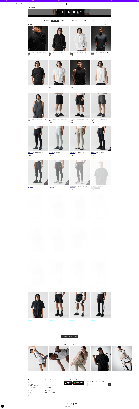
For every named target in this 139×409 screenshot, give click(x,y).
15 (73, 327)
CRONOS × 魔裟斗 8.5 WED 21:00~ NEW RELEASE (43, 0)
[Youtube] (76, 404)
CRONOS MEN (33, 7)
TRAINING (84, 20)
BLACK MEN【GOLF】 (74, 20)
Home (29, 7)
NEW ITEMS (55, 20)
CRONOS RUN (46, 20)
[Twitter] (71, 403)
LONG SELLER (63, 20)
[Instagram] (73, 404)
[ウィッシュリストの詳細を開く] (2, 406)
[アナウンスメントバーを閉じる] (138, 1)
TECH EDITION (92, 20)
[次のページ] (77, 327)
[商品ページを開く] (38, 38)
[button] (2, 4)
